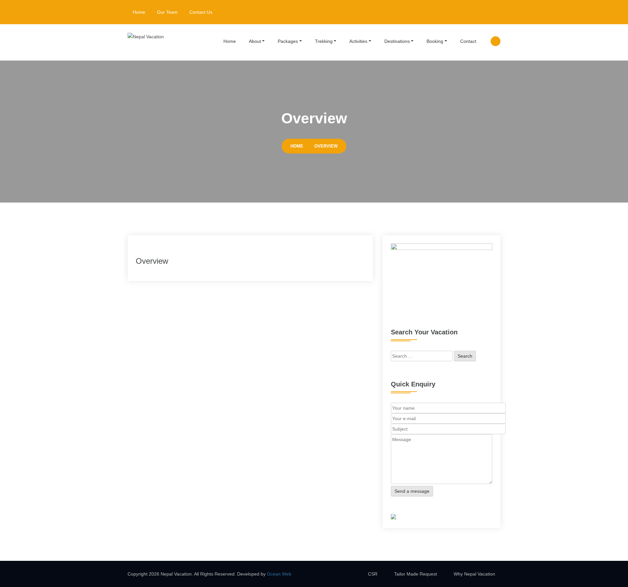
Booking (435, 41)
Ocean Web (279, 574)
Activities (358, 41)
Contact (468, 41)
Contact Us (200, 12)
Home (139, 12)
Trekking (324, 41)
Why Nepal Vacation (474, 574)
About (255, 41)
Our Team (167, 12)
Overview (326, 146)
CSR (372, 574)
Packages (288, 41)
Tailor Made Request (415, 574)
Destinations (397, 41)
